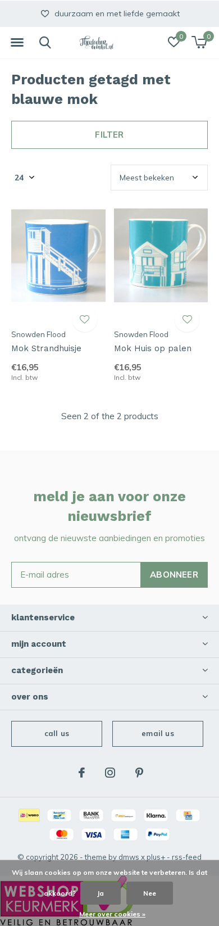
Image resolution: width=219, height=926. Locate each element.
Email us (158, 733)
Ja (100, 893)
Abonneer (174, 574)
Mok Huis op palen (152, 348)
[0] (199, 42)
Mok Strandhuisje (46, 348)
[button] (17, 42)
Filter (109, 134)
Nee (149, 893)
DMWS (128, 856)
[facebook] (82, 772)
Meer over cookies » (112, 914)
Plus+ (156, 856)
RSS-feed (187, 856)
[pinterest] (139, 772)
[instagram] (110, 772)
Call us (56, 733)
